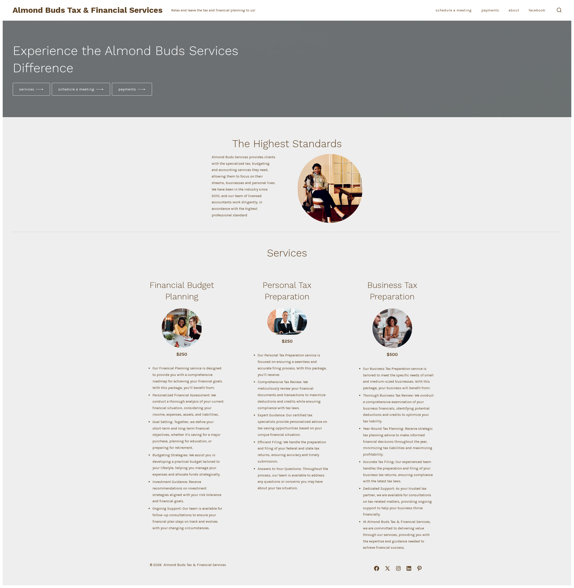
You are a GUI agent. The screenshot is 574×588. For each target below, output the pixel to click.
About (514, 10)
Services (26, 89)
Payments (490, 10)
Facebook (537, 10)
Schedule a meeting (76, 89)
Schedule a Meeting (454, 10)
